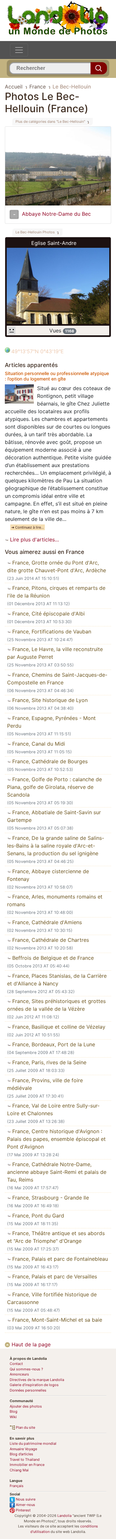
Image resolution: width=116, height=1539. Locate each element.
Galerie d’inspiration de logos (34, 1385)
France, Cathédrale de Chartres (50, 940)
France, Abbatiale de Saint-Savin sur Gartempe (54, 816)
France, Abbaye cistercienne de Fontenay (48, 875)
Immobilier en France (27, 1464)
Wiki (13, 1417)
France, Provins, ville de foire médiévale (45, 1084)
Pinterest (23, 1510)
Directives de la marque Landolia (37, 1379)
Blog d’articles (21, 1454)
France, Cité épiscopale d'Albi (48, 613)
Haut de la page (30, 1344)
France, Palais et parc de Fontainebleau (59, 1259)
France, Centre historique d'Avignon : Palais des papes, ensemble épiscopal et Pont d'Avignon (56, 1139)
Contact (16, 1363)
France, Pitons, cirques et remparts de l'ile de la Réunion (56, 592)
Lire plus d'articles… (33, 539)
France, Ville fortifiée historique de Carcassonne (52, 1298)
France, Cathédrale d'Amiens (46, 922)
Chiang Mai (19, 1470)
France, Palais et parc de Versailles (54, 1276)
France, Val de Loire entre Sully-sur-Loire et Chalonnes (53, 1109)
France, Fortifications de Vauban (51, 631)
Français (17, 1486)
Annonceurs (19, 1374)
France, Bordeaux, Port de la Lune (53, 1044)
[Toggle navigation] (19, 50)
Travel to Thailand (25, 1459)
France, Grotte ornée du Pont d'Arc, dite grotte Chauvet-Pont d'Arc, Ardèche (56, 566)
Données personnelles (28, 1390)
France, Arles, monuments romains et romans (54, 900)
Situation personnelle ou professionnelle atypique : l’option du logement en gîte (57, 376)
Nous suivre (25, 1499)
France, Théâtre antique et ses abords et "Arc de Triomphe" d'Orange (56, 1237)
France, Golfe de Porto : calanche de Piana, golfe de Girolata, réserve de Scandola (54, 787)
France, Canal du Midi (38, 743)
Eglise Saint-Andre (53, 243)
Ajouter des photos (26, 1406)
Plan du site (25, 1427)
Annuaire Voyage (23, 1449)
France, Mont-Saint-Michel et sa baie (56, 1320)
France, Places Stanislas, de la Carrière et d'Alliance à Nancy (57, 980)
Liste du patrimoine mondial (33, 1443)
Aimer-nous (25, 1504)
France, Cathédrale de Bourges (49, 761)
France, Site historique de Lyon (49, 700)
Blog (13, 1411)
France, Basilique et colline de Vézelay (58, 1027)
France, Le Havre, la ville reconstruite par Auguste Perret (55, 653)
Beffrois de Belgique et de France (52, 958)
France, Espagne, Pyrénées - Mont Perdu (51, 722)
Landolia (64, 1515)
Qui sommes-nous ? (26, 1369)
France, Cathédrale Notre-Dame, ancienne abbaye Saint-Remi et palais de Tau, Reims (56, 1172)
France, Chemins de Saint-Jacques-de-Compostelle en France (57, 679)
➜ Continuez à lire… (27, 527)
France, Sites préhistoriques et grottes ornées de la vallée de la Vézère (56, 1005)
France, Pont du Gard (37, 1215)
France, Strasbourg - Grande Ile (50, 1197)
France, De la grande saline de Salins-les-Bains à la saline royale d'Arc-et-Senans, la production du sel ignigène (55, 846)
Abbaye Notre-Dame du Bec (56, 214)
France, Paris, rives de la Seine (48, 1062)
